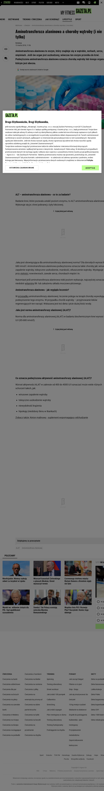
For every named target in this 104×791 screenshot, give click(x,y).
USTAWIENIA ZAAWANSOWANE (21, 168)
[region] (52, 142)
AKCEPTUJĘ (90, 168)
